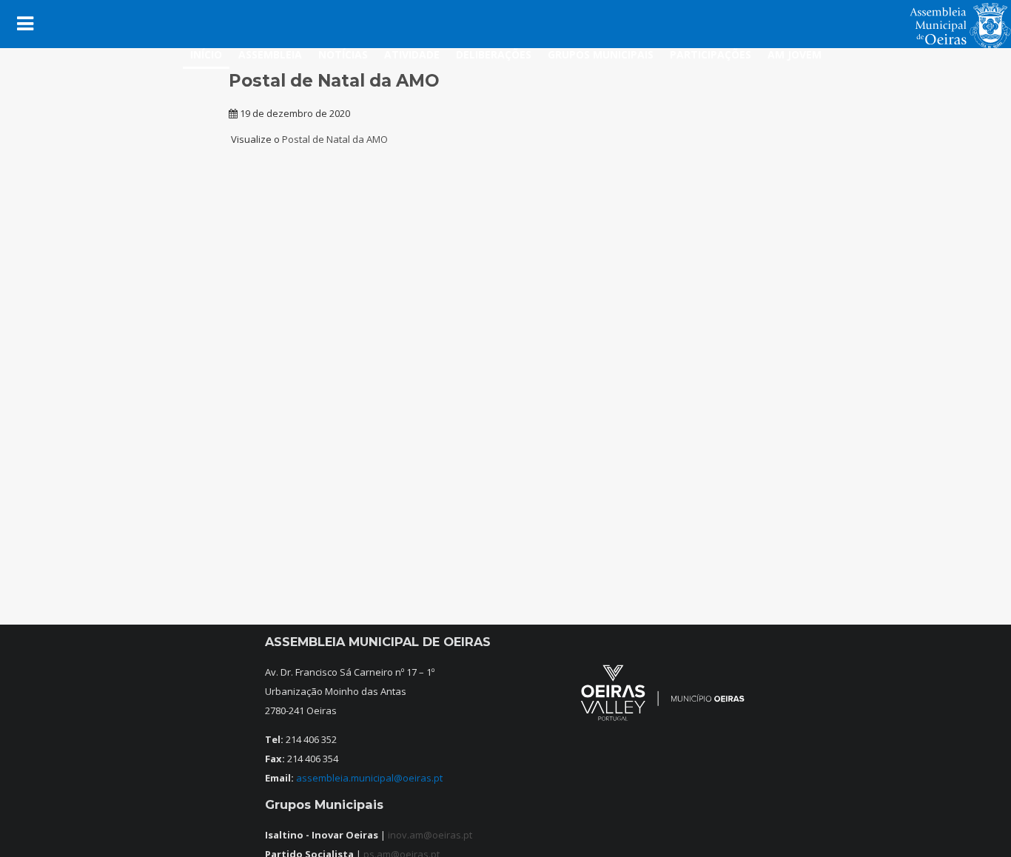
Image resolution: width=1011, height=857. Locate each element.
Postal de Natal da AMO (335, 139)
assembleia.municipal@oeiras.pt (369, 777)
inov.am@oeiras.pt (430, 834)
